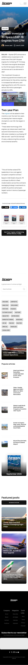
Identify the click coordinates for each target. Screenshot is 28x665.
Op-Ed (4, 323)
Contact (7, 620)
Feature (5, 309)
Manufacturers (7, 319)
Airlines (5, 28)
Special (5, 326)
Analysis (5, 305)
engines (7, 113)
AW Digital (15, 617)
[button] (21, 3)
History (18, 312)
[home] (7, 3)
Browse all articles (14, 502)
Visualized (6, 330)
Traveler (13, 326)
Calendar (15, 620)
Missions (19, 319)
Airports (14, 301)
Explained (14, 305)
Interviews (15, 316)
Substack (15, 623)
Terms (23, 619)
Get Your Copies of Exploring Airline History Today (14, 233)
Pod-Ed (11, 323)
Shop (23, 616)
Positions (6, 623)
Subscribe (15, 614)
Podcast (23, 626)
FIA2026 (13, 309)
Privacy (23, 622)
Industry (5, 316)
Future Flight (7, 312)
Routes (19, 323)
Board (6, 617)
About (6, 614)
